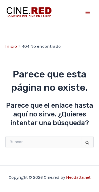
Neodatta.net (78, 177)
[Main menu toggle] (88, 12)
